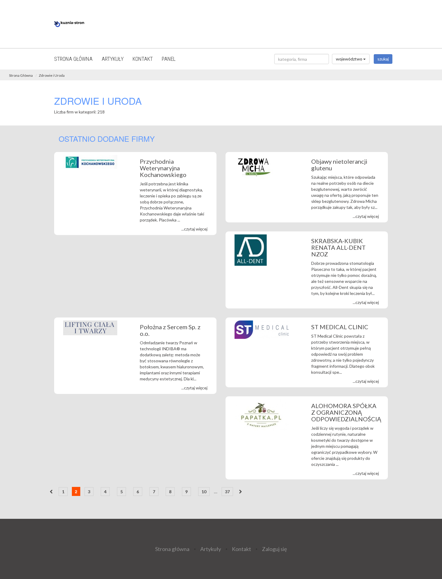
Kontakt (143, 59)
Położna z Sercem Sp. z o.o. (170, 330)
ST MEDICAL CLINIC (339, 326)
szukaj (383, 58)
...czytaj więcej (194, 228)
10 (203, 491)
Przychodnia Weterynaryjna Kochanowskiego (163, 168)
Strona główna (73, 59)
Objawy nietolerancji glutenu (339, 165)
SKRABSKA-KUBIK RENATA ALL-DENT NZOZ (338, 247)
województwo (349, 58)
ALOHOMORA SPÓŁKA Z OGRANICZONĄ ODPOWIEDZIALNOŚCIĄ (346, 412)
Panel (169, 59)
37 (227, 491)
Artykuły (113, 59)
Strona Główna (21, 75)
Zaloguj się (274, 548)
